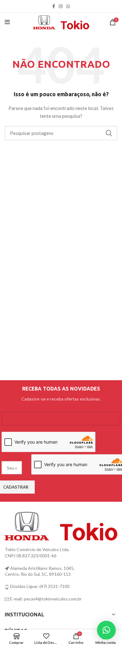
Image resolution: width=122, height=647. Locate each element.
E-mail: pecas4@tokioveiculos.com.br (45, 598)
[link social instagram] (60, 6)
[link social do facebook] (53, 6)
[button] (106, 630)
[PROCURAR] (109, 133)
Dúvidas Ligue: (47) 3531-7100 (39, 586)
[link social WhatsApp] (68, 6)
